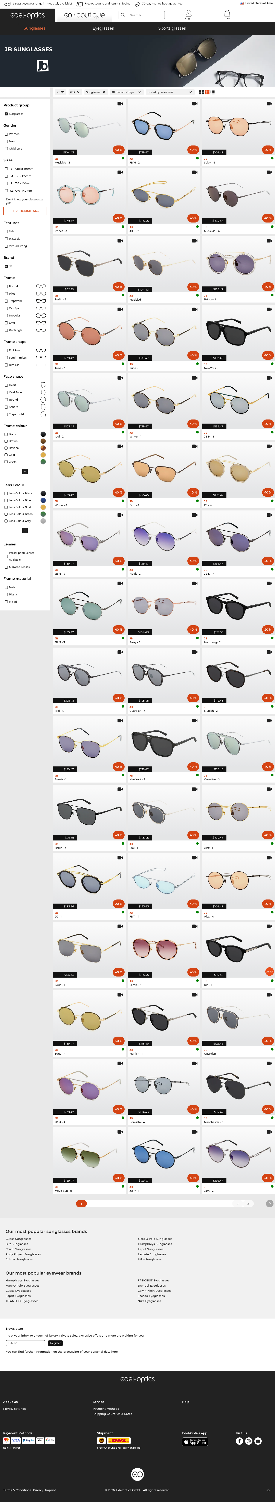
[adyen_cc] (6, 1440)
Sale (11, 231)
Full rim (14, 350)
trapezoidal (16, 414)
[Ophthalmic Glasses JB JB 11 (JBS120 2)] (164, 193)
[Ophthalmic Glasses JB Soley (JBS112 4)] (238, 124)
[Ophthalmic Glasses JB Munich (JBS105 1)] (164, 1016)
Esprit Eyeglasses (18, 1296)
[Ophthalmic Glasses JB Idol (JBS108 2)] (89, 399)
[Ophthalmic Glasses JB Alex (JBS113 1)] (238, 810)
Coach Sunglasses (19, 1249)
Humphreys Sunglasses (155, 1244)
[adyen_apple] (40, 1440)
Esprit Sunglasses (150, 1249)
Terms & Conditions (17, 1490)
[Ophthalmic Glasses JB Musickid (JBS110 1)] (164, 262)
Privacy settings (14, 1408)
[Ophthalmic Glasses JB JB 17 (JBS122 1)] (164, 1153)
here (114, 1351)
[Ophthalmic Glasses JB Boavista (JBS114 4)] (164, 1084)
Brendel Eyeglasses (152, 1285)
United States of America (260, 3)
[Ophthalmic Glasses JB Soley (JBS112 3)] (164, 604)
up (268, 1490)
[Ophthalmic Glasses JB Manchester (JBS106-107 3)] (238, 1084)
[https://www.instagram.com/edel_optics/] (248, 1441)
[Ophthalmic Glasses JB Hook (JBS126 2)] (164, 536)
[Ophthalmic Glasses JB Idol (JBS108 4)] (89, 673)
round (13, 286)
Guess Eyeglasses (18, 1290)
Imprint (50, 1490)
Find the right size (25, 210)
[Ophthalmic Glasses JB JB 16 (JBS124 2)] (164, 124)
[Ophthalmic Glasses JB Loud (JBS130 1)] (89, 947)
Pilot (12, 293)
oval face (15, 392)
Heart (12, 385)
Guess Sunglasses (19, 1238)
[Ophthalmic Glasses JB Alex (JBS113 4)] (238, 878)
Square (13, 407)
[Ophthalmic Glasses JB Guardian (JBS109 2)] (238, 741)
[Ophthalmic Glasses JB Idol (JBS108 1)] (164, 810)
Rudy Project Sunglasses (23, 1254)
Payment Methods (106, 1408)
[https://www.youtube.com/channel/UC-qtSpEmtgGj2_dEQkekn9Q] (258, 1441)
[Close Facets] (25, 92)
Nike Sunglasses (150, 1259)
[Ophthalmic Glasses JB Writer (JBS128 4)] (89, 467)
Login (188, 18)
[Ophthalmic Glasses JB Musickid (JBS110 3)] (89, 124)
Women (14, 134)
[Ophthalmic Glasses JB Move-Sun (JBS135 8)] (89, 1153)
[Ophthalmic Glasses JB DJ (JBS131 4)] (238, 467)
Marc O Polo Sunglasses (155, 1238)
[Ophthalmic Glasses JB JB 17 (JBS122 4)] (238, 536)
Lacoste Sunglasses (152, 1254)
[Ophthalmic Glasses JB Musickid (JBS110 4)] (238, 193)
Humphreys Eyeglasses (22, 1280)
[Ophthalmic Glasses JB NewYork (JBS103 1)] (238, 330)
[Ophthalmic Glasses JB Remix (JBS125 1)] (89, 741)
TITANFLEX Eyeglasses (22, 1301)
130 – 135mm (21, 176)
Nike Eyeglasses (149, 1301)
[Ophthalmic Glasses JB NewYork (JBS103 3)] (164, 741)
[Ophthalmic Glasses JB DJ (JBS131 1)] (89, 878)
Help (185, 1402)
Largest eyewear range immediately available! (42, 3)
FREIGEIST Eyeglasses (153, 1280)
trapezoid (15, 301)
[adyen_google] (50, 1440)
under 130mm (22, 168)
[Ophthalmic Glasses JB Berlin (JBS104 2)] (89, 262)
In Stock (14, 238)
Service (98, 1402)
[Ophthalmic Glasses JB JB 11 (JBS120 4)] (164, 878)
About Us (10, 1402)
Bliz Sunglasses (17, 1244)
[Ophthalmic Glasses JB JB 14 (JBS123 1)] (238, 399)
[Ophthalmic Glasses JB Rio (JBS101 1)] (238, 947)
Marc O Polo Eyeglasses (23, 1285)
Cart (227, 18)
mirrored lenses (19, 567)
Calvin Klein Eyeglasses (154, 1290)
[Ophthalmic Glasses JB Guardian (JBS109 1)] (238, 1016)
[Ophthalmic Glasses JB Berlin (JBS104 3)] (89, 810)
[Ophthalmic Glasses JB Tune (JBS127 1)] (164, 330)
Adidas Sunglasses (19, 1259)
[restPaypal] (28, 1440)
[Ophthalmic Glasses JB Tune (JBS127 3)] (89, 330)
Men (12, 141)
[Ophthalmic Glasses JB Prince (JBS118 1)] (238, 262)
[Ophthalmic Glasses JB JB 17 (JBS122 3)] (89, 604)
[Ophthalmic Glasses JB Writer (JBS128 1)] (164, 399)
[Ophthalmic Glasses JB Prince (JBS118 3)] (89, 193)
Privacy (38, 1490)
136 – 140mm (21, 183)
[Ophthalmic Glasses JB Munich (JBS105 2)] (238, 673)
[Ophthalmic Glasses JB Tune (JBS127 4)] (89, 1016)
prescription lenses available (21, 556)
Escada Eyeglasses (151, 1296)
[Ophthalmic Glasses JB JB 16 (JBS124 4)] (89, 536)
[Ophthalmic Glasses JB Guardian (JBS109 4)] (164, 673)
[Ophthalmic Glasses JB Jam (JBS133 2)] (238, 1153)
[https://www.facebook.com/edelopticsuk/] (239, 1441)
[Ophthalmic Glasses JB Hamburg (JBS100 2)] (238, 604)
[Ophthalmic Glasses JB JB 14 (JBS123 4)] (89, 1084)
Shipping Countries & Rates (112, 1414)
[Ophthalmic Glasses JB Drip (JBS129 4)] (164, 467)
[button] (27, 15)
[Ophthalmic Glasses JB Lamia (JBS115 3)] (164, 947)
